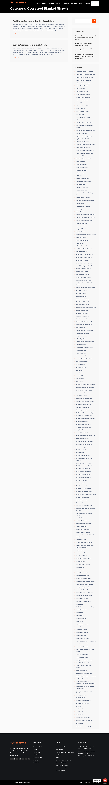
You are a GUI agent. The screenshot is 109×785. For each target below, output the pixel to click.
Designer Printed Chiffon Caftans (86, 234)
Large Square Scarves (82, 393)
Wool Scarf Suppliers (82, 712)
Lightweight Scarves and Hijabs (85, 413)
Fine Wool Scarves (81, 290)
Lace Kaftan (79, 370)
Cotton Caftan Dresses (82, 178)
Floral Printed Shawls (82, 310)
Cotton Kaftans (80, 184)
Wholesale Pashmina (61, 762)
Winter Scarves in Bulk (61, 768)
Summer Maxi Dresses (82, 638)
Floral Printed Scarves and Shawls (86, 307)
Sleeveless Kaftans (81, 618)
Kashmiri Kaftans (81, 353)
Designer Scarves (81, 237)
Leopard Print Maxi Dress (83, 404)
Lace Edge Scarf (80, 364)
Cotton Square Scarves (83, 209)
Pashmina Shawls (81, 539)
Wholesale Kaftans (81, 670)
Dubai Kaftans (80, 243)
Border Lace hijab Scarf (83, 117)
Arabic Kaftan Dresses (82, 86)
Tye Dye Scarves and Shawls (84, 660)
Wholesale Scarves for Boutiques (86, 676)
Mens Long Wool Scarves (83, 488)
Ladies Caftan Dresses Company (85, 384)
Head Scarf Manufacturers (84, 324)
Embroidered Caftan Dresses (84, 254)
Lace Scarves (80, 379)
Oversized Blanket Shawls (83, 523)
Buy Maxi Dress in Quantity (84, 136)
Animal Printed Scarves (83, 83)
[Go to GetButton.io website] (105, 783)
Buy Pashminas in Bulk (82, 139)
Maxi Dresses (80, 452)
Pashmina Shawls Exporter (84, 542)
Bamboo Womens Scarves (83, 97)
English (95, 3)
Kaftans (51, 3)
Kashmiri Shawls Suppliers (84, 359)
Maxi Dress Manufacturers (84, 444)
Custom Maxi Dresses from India (86, 214)
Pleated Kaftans (80, 561)
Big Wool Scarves (81, 114)
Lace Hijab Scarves (81, 367)
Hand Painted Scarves (82, 316)
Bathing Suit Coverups (82, 100)
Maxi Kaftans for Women (83, 471)
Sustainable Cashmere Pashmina (86, 641)
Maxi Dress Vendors (82, 450)
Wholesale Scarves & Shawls (63, 760)
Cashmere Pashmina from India (85, 144)
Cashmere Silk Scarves (82, 156)
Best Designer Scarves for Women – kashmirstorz (85, 50)
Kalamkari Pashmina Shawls (84, 347)
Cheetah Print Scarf (81, 170)
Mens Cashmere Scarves (83, 486)
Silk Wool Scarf (80, 615)
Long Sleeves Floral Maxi (83, 424)
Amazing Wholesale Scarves (84, 71)
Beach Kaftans (80, 103)
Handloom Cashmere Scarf (84, 322)
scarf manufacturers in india (84, 584)
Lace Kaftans (80, 373)
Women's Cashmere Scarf (83, 700)
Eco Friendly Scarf (81, 251)
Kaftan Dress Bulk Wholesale (84, 330)
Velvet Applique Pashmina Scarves (83, 666)
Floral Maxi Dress (81, 296)
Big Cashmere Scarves (82, 111)
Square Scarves (80, 627)
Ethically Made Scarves (83, 274)
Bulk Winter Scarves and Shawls (85, 130)
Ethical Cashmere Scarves (83, 269)
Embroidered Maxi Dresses (84, 263)
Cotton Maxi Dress (81, 190)
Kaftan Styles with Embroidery (85, 342)
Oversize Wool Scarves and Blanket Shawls (30, 45)
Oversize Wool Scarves (82, 521)
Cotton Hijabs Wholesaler (83, 181)
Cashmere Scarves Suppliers (84, 153)
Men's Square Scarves (82, 483)
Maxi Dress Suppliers (82, 447)
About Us (66, 3)
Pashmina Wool (80, 550)
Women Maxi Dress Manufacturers (81, 696)
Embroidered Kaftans (82, 260)
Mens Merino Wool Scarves (84, 491)
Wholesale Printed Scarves (84, 673)
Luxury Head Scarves (82, 433)
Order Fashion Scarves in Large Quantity (85, 509)
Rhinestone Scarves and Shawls (85, 581)
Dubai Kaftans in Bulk (82, 246)
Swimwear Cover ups (82, 657)
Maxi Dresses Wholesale (83, 469)
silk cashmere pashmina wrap (85, 607)
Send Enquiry (59, 749)
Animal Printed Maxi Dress (84, 80)
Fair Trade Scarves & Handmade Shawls (85, 284)
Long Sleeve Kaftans (82, 421)
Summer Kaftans (81, 635)
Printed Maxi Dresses (82, 573)
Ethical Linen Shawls (82, 271)
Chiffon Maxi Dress (81, 176)
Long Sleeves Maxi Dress (83, 427)
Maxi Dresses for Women (83, 463)
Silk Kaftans (79, 612)
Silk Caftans (79, 604)
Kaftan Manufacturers (82, 333)
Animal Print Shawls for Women (85, 74)
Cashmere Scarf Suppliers (83, 147)
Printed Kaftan (80, 567)
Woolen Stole (79, 723)
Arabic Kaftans (80, 88)
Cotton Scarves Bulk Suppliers (85, 200)
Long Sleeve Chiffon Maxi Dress (85, 418)
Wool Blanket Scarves (82, 703)
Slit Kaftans (79, 621)
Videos (81, 3)
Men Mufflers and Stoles (83, 474)
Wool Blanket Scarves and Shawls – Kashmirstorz (33, 21)
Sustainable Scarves (82, 647)
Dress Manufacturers (82, 240)
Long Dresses (36, 754)
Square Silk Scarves (82, 629)
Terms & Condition (85, 782)
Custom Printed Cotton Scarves (85, 217)
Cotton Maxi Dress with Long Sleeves (84, 194)
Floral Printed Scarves (82, 304)
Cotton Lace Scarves (82, 187)
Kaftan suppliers (81, 344)
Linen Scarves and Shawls (84, 416)
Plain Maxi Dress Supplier (83, 558)
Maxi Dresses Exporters (83, 455)
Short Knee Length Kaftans (84, 595)
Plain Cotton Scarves (82, 556)
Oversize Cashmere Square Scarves (84, 514)
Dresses (58, 3)
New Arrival (74, 3)
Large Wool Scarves (81, 396)
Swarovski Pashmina (82, 654)
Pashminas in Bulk (81, 553)
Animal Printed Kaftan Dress (84, 77)
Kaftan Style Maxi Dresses (84, 339)
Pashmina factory (81, 526)
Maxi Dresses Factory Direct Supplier (84, 459)
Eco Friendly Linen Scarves (84, 249)
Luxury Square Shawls (82, 438)
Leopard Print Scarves (82, 407)
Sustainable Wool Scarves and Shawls (85, 650)
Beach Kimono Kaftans (82, 106)
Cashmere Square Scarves (84, 159)
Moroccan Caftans (81, 500)
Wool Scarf (79, 706)
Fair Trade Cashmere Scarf (84, 280)
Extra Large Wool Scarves (83, 277)
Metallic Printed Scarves (83, 497)
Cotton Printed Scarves (83, 197)
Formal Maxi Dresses (82, 313)
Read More (16, 34)
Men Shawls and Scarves (83, 477)
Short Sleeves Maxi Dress (83, 601)
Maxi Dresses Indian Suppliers (85, 466)
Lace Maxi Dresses (81, 376)
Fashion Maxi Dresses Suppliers (85, 287)
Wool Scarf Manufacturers (83, 709)
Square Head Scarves (82, 624)
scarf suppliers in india (83, 587)
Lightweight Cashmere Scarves (85, 410)
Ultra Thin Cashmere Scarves (84, 663)
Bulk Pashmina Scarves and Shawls (84, 126)
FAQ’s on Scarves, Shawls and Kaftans (65, 752)
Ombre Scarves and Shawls (84, 506)
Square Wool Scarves (82, 632)
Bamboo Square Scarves (83, 94)
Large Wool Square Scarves (84, 398)
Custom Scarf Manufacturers (84, 220)
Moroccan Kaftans (81, 503)
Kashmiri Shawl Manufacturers (85, 356)
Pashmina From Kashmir (83, 529)
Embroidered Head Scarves (84, 257)
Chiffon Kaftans (80, 173)
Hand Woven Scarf (81, 319)
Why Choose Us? (60, 747)
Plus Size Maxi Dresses (83, 564)
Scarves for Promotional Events (85, 590)
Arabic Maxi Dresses (82, 91)
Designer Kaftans (81, 232)
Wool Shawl (79, 714)
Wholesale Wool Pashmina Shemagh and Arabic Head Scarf (85, 682)
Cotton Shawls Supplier (83, 206)
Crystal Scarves (80, 212)
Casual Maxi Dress (81, 164)
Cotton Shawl (80, 203)
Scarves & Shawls (41, 3)
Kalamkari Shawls (81, 350)
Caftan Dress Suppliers (83, 142)
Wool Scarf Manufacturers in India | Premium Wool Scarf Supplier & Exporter (85, 37)
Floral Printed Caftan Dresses (84, 302)
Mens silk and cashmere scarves (86, 494)
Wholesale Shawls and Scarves (85, 679)
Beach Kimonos (80, 108)
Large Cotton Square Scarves (84, 390)
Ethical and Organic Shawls (84, 266)
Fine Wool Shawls (81, 293)
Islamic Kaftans (80, 327)
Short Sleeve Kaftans (82, 598)
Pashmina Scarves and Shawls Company (85, 536)
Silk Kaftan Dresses (81, 610)
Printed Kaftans (80, 570)
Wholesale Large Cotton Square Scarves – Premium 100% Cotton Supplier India (84, 56)
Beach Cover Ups (37, 757)
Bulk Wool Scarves (81, 133)
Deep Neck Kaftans (81, 226)
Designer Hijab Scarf (82, 229)
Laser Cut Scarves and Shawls (85, 401)
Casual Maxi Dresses (82, 167)
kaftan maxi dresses (82, 336)
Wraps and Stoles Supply (83, 726)
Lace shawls (79, 381)
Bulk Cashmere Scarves (62, 765)
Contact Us (36, 762)
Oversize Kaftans (81, 518)
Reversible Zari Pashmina (83, 578)
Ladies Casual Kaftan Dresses (85, 387)
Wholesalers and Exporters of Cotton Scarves (85, 687)
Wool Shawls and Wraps (83, 717)
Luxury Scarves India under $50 (85, 435)
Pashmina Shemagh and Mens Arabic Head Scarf (85, 546)
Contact (87, 3)
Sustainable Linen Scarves (84, 644)
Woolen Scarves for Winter (84, 720)
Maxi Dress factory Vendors (84, 441)
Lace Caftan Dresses (82, 361)
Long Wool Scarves (81, 430)
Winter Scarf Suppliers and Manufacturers (84, 692)
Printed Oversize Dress (83, 575)
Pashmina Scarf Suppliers (83, 532)
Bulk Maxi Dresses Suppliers (84, 123)
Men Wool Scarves (81, 480)
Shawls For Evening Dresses (84, 593)
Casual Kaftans (80, 161)
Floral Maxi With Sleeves (83, 299)
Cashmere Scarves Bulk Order (85, 150)
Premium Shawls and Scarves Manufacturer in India (83, 44)
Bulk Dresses (80, 120)
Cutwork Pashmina (81, 223)
